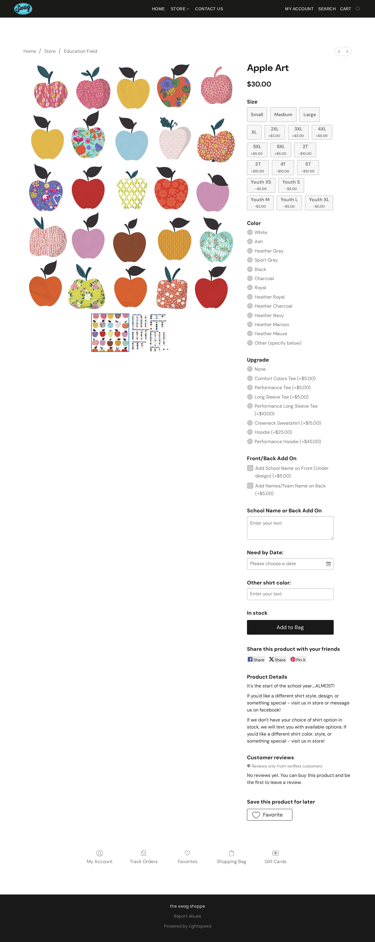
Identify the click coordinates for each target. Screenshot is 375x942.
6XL (280, 149)
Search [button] (327, 8)
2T (304, 149)
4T (282, 167)
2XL (274, 132)
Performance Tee (283, 387)
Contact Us (209, 8)
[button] (23, 9)
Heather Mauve (271, 334)
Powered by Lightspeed (187, 926)
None (260, 369)
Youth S (291, 185)
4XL (322, 132)
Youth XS (261, 185)
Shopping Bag (231, 861)
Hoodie (273, 432)
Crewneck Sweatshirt (288, 423)
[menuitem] (339, 51)
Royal (260, 287)
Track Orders (144, 861)
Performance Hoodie (288, 441)
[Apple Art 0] (110, 333)
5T (307, 167)
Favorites (187, 861)
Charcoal (264, 278)
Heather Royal (270, 297)
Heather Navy (269, 315)
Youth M (260, 202)
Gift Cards (276, 861)
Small (257, 114)
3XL (298, 132)
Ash (259, 241)
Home (158, 8)
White (261, 232)
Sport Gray (266, 260)
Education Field (80, 51)
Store (179, 8)
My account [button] (299, 8)
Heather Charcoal (273, 306)
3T (257, 167)
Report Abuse (187, 916)
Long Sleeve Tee (281, 397)
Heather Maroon (272, 324)
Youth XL (319, 202)
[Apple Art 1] (151, 333)
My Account (99, 861)
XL (254, 132)
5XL (256, 149)
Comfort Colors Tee (285, 378)
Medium (283, 114)
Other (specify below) (278, 343)
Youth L (289, 202)
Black (260, 269)
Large (310, 114)
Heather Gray (269, 251)
